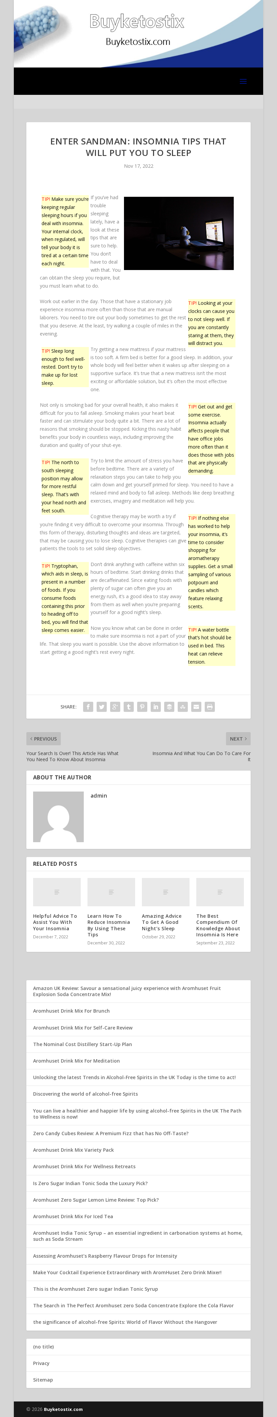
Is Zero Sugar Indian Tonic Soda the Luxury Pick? (90, 1183)
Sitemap (43, 1379)
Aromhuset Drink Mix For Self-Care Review (82, 1027)
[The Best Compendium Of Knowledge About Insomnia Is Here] (220, 892)
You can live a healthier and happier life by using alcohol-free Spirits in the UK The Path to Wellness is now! (137, 1113)
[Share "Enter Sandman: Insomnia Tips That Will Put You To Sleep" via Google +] (115, 707)
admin (99, 795)
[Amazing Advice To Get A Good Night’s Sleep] (166, 892)
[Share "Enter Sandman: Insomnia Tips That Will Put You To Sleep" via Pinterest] (142, 707)
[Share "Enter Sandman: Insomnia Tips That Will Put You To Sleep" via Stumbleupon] (183, 707)
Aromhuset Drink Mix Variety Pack (73, 1150)
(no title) (43, 1346)
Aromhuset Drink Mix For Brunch (71, 1011)
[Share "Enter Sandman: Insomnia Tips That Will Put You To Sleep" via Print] (210, 707)
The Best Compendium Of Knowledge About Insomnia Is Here (218, 925)
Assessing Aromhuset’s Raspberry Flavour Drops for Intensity (105, 1256)
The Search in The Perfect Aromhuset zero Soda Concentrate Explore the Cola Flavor (133, 1305)
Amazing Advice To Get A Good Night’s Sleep (161, 922)
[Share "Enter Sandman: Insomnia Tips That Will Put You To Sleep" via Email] (196, 707)
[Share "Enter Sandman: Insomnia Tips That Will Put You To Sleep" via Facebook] (88, 707)
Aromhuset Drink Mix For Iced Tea (73, 1216)
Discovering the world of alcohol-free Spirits (85, 1094)
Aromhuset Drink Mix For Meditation (76, 1061)
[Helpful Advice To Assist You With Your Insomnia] (57, 892)
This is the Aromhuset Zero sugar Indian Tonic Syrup (95, 1289)
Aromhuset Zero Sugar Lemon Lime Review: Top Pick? (96, 1200)
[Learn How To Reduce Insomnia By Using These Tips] (111, 892)
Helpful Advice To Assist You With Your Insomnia (55, 922)
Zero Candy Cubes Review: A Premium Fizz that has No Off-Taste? (110, 1133)
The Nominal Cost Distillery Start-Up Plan (82, 1044)
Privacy (41, 1363)
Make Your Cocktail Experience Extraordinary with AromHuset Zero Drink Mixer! (127, 1272)
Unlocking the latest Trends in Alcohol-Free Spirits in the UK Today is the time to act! (134, 1077)
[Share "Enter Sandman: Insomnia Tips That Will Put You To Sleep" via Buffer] (169, 707)
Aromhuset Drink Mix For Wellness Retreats (84, 1166)
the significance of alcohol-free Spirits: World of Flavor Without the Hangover (125, 1322)
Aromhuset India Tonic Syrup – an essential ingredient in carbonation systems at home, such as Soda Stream (138, 1236)
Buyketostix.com (63, 1409)
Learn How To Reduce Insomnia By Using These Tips (108, 925)
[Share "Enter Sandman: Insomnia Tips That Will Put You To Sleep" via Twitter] (101, 707)
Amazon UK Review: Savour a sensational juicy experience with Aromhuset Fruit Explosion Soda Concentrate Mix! (127, 991)
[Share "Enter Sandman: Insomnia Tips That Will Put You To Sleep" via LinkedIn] (155, 707)
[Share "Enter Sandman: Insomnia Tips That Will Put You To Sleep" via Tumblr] (128, 707)
